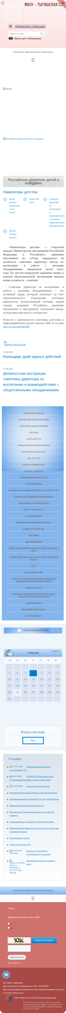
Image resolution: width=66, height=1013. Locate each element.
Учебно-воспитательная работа (33, 445)
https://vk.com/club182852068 (16, 327)
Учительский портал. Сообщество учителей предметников (32, 822)
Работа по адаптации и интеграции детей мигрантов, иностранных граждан (33, 580)
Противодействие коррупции (33, 420)
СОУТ (33, 566)
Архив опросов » (14, 963)
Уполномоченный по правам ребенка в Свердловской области (33, 793)
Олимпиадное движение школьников (33, 497)
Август (56, 651)
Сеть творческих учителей (20, 838)
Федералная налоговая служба (38, 786)
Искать (41, 34)
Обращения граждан (33, 413)
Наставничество (33, 516)
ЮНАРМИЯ (34, 535)
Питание (33, 433)
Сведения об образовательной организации (33, 52)
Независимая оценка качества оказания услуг (34, 490)
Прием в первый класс (33, 465)
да (11, 924)
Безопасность (34, 439)
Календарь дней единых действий (32, 357)
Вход (33, 740)
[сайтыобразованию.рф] (61, 4)
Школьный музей (34, 573)
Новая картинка (44, 940)
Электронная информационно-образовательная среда (34, 549)
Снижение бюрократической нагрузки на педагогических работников (33, 595)
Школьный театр (33, 542)
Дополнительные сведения (34, 426)
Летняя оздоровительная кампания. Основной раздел (33, 558)
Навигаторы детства (33, 529)
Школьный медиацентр (34, 610)
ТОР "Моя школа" (33, 616)
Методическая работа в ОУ (33, 478)
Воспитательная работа (33, 452)
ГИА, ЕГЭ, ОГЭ (33, 458)
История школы (34, 484)
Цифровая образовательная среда (33, 523)
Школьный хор (33, 603)
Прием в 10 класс (33, 588)
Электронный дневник (35, 630)
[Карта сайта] (10, 26)
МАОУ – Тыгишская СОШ (45, 5)
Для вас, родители (34, 471)
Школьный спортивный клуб (34, 503)
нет (11, 928)
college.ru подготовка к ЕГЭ (20, 844)
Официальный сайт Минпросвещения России (27, 806)
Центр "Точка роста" (33, 510)
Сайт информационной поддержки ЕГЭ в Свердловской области (34, 799)
